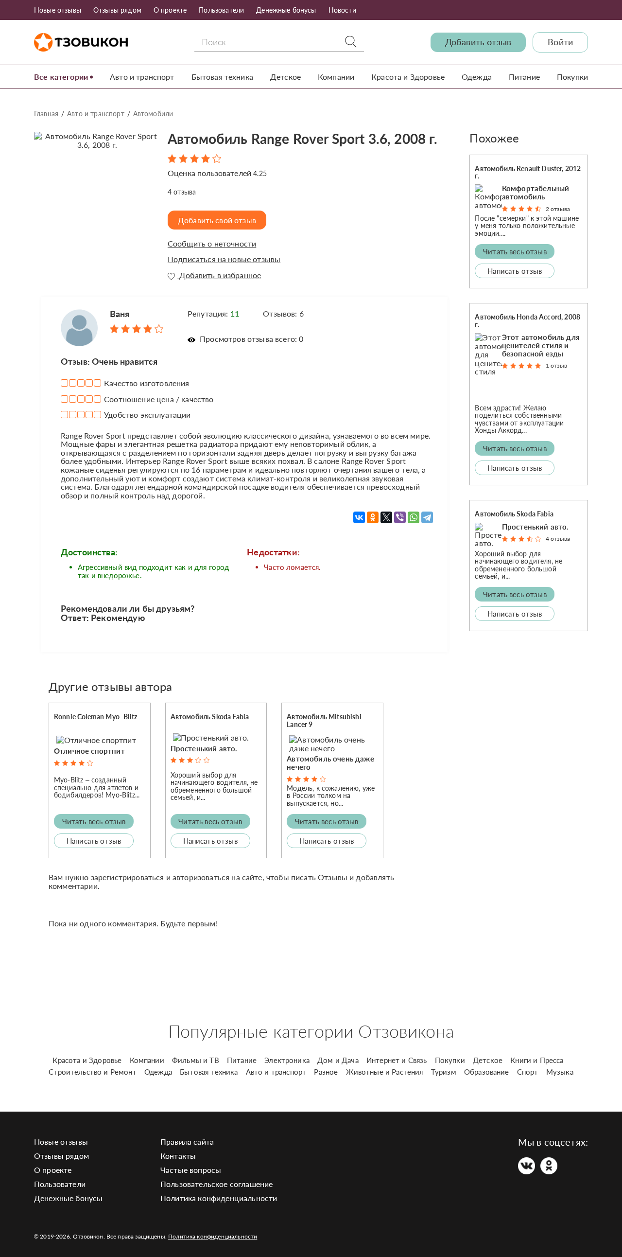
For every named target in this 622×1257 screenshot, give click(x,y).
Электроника (287, 1060)
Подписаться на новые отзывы (224, 259)
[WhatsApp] (413, 517)
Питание (524, 76)
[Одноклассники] (373, 517)
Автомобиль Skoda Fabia (210, 716)
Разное (326, 1071)
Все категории (61, 76)
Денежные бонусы (286, 10)
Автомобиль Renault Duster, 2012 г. (528, 172)
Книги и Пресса (536, 1060)
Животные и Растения (384, 1071)
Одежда (477, 76)
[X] (386, 517)
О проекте (170, 10)
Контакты (178, 1155)
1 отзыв (556, 365)
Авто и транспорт (142, 76)
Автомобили (153, 113)
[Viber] (400, 517)
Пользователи (221, 10)
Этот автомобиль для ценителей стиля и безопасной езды (541, 345)
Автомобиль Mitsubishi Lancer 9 (324, 720)
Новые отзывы (57, 10)
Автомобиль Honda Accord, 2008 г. (527, 320)
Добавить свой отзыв (217, 220)
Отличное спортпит (89, 750)
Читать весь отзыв (94, 821)
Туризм (443, 1071)
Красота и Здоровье (408, 76)
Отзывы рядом (117, 10)
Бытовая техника (222, 76)
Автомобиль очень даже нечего (330, 762)
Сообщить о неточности (212, 243)
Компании (336, 76)
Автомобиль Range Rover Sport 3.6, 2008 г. (303, 139)
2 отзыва (558, 209)
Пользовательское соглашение (216, 1183)
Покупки (572, 76)
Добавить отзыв (478, 42)
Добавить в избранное (219, 275)
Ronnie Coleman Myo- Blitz (95, 716)
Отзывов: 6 (283, 313)
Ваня (120, 313)
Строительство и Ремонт (93, 1071)
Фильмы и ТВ (195, 1060)
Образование (486, 1071)
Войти (560, 42)
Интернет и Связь (396, 1060)
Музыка (559, 1071)
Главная (46, 113)
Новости (342, 10)
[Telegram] (427, 517)
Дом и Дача (338, 1060)
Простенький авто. (204, 748)
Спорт (527, 1071)
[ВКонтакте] (359, 517)
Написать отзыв (94, 840)
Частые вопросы (190, 1169)
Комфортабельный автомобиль (535, 192)
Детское (285, 76)
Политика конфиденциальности (218, 1198)
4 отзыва (558, 538)
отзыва (182, 192)
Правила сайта (187, 1141)
